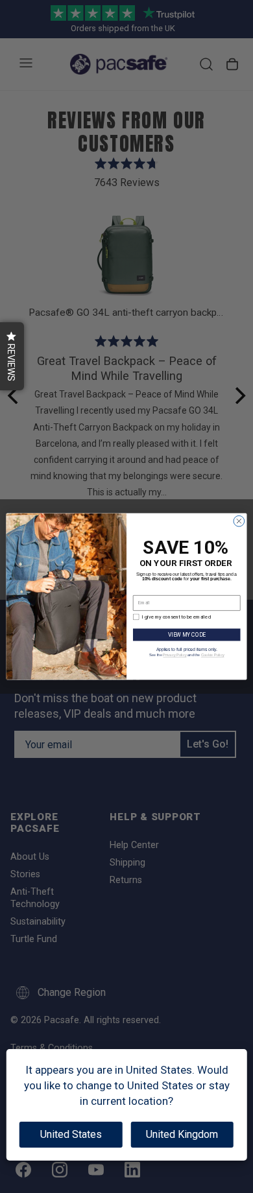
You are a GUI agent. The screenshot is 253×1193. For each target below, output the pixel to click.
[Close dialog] (239, 520)
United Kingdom (182, 1134)
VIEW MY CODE (187, 635)
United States (71, 1134)
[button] (12, 356)
